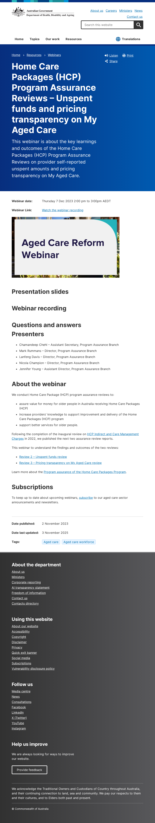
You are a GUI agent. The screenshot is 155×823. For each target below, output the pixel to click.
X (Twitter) (19, 718)
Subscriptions (21, 663)
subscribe (86, 498)
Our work (53, 39)
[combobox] (107, 24)
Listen (113, 55)
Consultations (21, 702)
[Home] (43, 12)
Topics (35, 39)
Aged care (51, 542)
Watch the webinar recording (62, 210)
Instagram (19, 728)
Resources (74, 39)
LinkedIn (18, 712)
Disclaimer (19, 642)
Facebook (19, 707)
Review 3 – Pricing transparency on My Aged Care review (60, 463)
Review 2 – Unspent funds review (43, 457)
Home (19, 39)
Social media (21, 658)
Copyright (19, 637)
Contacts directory (25, 603)
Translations (131, 39)
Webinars (54, 55)
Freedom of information (29, 593)
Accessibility (21, 631)
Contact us (135, 17)
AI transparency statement (31, 587)
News (139, 10)
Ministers (125, 10)
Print (130, 55)
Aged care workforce (79, 542)
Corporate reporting (26, 582)
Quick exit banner (24, 653)
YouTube (18, 723)
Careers (111, 10)
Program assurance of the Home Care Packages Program (85, 472)
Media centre (21, 691)
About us (96, 10)
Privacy (17, 647)
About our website (25, 626)
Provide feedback (29, 770)
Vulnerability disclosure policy (33, 668)
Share (113, 61)
